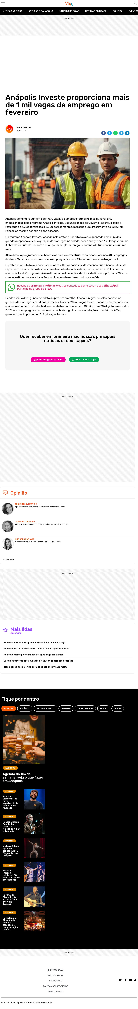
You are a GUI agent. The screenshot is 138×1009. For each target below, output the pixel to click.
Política (118, 11)
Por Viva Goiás (24, 127)
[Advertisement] (69, 56)
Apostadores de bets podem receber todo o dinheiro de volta (40, 507)
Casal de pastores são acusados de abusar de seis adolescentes (38, 661)
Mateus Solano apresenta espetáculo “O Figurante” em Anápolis (11, 851)
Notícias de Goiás (69, 11)
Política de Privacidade (55, 986)
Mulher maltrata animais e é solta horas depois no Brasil (38, 542)
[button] (103, 133)
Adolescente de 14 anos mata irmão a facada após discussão (36, 648)
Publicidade (55, 981)
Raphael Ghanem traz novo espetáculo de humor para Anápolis (10, 802)
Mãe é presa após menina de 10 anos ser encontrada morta (36, 667)
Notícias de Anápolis (40, 11)
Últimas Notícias (13, 11)
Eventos (10, 768)
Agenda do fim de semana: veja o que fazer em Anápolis (23, 777)
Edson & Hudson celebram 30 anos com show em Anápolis (11, 875)
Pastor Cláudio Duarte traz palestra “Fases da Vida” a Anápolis (11, 826)
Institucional (55, 970)
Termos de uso (55, 991)
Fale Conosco (55, 975)
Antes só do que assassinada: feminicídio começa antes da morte (41, 524)
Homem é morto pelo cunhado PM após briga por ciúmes (33, 654)
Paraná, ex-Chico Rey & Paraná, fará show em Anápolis (10, 899)
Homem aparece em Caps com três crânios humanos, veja (34, 642)
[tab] (8, 708)
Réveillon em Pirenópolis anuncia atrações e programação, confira (10, 924)
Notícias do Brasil (96, 11)
